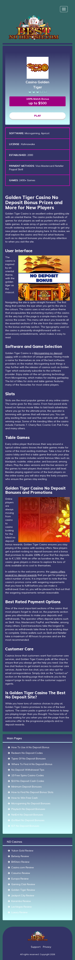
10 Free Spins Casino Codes (27, 775)
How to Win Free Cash (24, 797)
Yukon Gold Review (22, 850)
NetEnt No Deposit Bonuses (27, 814)
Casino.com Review (22, 867)
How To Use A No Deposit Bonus (30, 747)
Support (35, 946)
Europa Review (20, 878)
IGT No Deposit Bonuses (25, 825)
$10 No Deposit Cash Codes (27, 781)
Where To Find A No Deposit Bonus (31, 764)
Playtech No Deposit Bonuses (28, 809)
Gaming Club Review (23, 884)
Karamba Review (21, 901)
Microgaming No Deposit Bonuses (30, 803)
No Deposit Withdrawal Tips (27, 769)
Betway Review (20, 856)
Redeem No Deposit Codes (27, 752)
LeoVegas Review (21, 906)
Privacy (47, 946)
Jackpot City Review (22, 895)
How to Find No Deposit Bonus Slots (32, 792)
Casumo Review (20, 873)
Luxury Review (19, 912)
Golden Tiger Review (23, 889)
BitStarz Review (20, 861)
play (37, 115)
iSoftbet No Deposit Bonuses (27, 820)
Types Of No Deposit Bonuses (28, 758)
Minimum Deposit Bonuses (26, 786)
